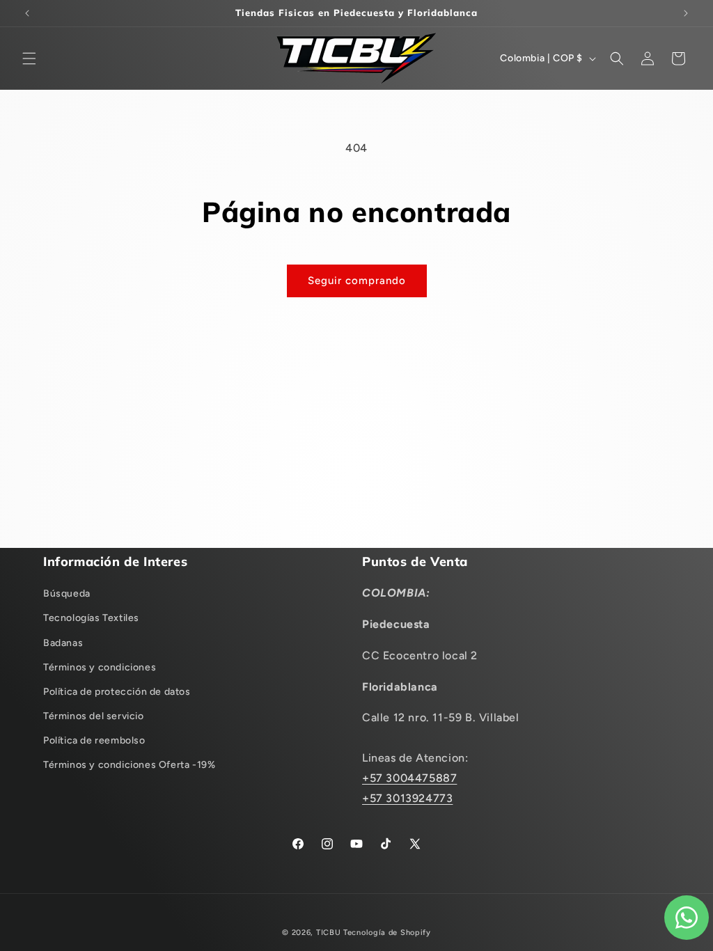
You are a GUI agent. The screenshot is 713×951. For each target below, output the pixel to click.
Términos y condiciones (99, 667)
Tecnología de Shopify (387, 932)
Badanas (63, 643)
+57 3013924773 (407, 798)
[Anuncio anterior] (27, 13)
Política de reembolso (94, 740)
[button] (29, 58)
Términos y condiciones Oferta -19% (129, 765)
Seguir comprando (357, 280)
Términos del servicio (93, 716)
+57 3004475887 (409, 778)
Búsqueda (67, 593)
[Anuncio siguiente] (686, 13)
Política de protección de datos (117, 692)
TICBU (328, 932)
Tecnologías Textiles (91, 618)
